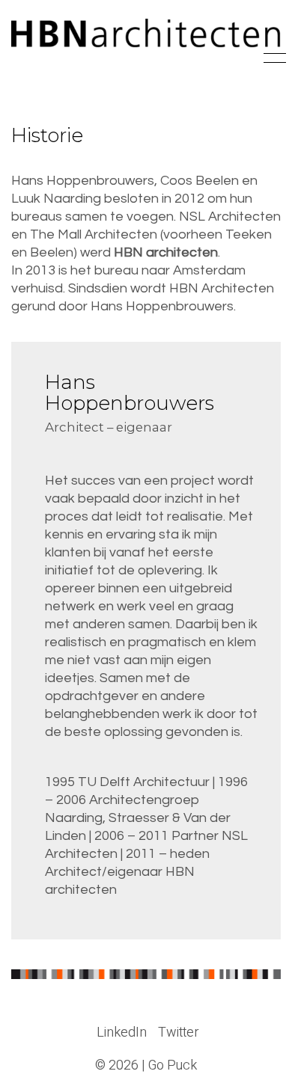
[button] (272, 58)
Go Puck (172, 1066)
